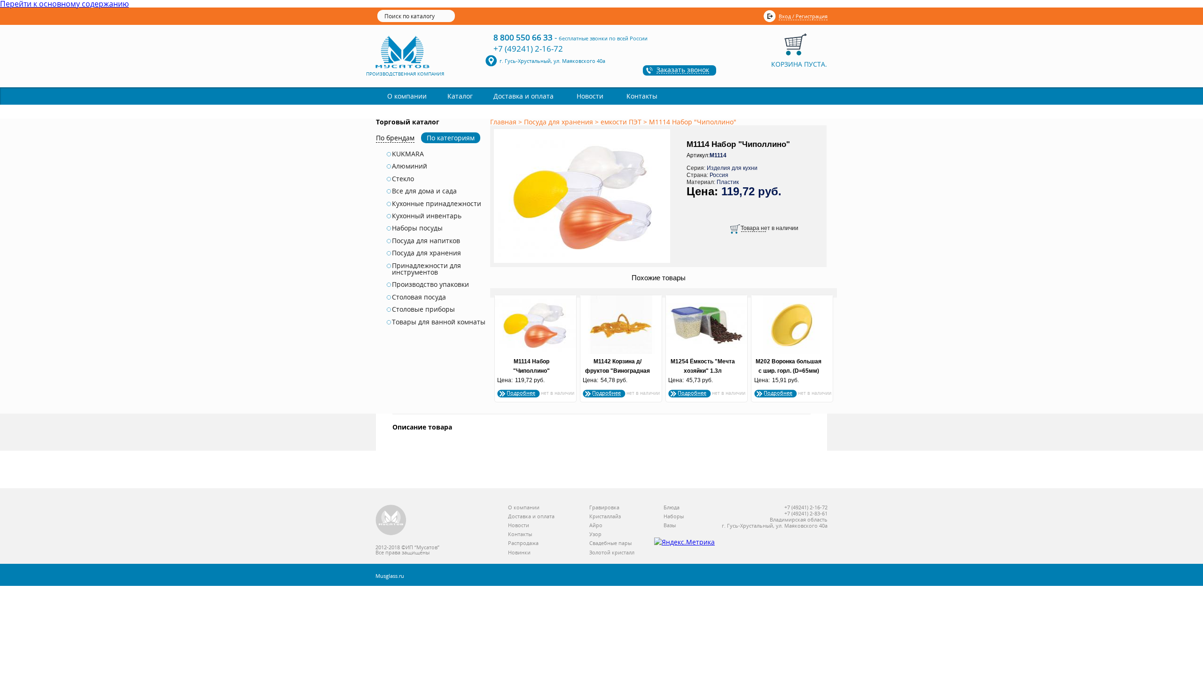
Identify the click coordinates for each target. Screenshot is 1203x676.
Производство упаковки (430, 284)
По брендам (395, 137)
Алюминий (409, 166)
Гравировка (604, 508)
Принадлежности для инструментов (426, 269)
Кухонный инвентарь (426, 216)
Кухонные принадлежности (436, 203)
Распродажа (523, 543)
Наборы (674, 517)
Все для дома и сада (424, 191)
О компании (407, 96)
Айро (595, 525)
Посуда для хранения (426, 253)
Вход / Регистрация (803, 16)
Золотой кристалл (611, 553)
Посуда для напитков (426, 241)
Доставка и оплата (523, 96)
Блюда (672, 508)
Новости (590, 96)
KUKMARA (408, 154)
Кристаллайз (605, 517)
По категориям (451, 137)
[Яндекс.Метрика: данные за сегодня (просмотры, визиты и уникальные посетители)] (684, 542)
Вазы (670, 525)
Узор (595, 534)
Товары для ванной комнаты (438, 322)
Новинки (519, 553)
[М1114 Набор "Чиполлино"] (583, 263)
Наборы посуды (417, 228)
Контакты (641, 96)
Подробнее (521, 392)
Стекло (403, 179)
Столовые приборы (423, 309)
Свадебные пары (610, 543)
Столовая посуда (419, 297)
